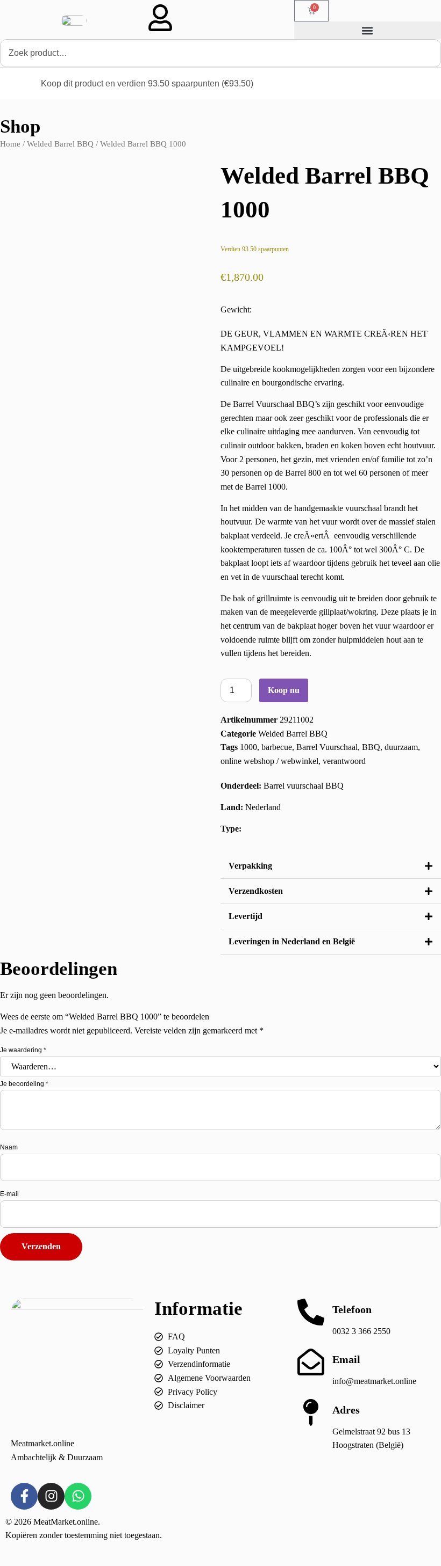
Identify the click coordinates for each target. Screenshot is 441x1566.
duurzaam (401, 747)
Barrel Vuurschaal (327, 747)
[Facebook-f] (24, 1496)
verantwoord (344, 761)
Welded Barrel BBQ (60, 144)
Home (10, 144)
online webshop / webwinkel (269, 761)
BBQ (371, 747)
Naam (9, 1147)
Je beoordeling (24, 1084)
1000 (248, 747)
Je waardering (23, 1050)
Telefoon (352, 1309)
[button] (367, 30)
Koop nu (284, 690)
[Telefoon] (310, 1312)
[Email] (310, 1362)
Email (346, 1359)
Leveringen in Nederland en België (292, 941)
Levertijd (245, 916)
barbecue (276, 747)
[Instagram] (51, 1496)
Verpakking (250, 865)
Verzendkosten (256, 890)
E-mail (9, 1194)
